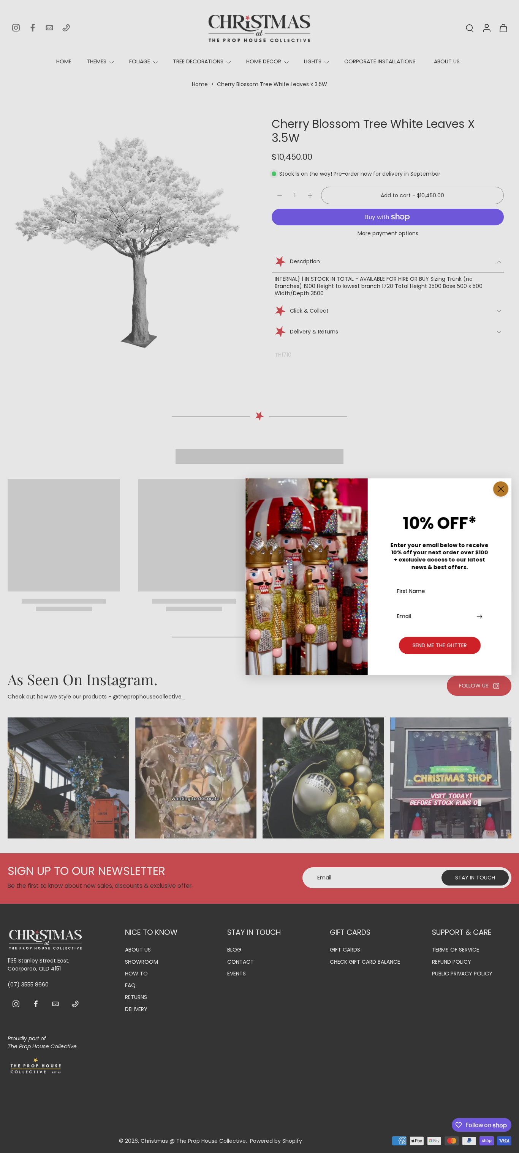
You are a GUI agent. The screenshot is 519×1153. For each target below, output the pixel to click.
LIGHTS (312, 61)
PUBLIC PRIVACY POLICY (462, 973)
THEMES (96, 61)
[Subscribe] (480, 616)
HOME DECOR (263, 61)
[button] (412, 195)
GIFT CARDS (345, 950)
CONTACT (240, 962)
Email (404, 616)
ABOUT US (447, 61)
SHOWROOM (141, 962)
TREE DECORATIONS (198, 61)
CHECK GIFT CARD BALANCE (365, 962)
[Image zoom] (127, 236)
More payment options (388, 234)
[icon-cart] (503, 27)
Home (200, 84)
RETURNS (136, 997)
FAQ (130, 985)
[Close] (500, 488)
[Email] (49, 27)
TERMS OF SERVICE (455, 950)
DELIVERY (136, 1009)
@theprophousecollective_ (149, 696)
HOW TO (136, 973)
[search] (469, 27)
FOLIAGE (139, 61)
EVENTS (236, 973)
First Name (411, 591)
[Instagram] (16, 27)
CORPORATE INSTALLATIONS (380, 61)
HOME (63, 61)
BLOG (234, 950)
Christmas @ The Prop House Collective (193, 1141)
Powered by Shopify (276, 1141)
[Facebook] (32, 27)
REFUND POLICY (451, 962)
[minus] (279, 195)
